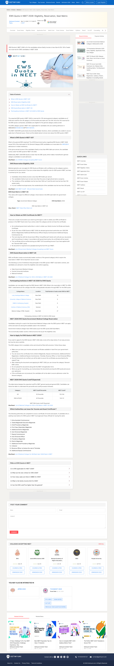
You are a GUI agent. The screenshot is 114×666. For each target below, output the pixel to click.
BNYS (28, 128)
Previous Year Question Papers (55, 607)
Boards (58, 2)
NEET (23, 23)
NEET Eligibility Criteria (83, 167)
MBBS (64, 144)
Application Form (41, 30)
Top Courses (41, 2)
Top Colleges (32, 2)
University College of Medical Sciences (20, 299)
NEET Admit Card (82, 174)
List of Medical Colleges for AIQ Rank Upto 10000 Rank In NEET (33, 454)
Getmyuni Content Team (16, 647)
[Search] (82, 2)
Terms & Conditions (36, 663)
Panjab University (96, 558)
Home (8, 9)
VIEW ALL (101, 544)
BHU (17, 558)
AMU (76, 558)
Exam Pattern (69, 30)
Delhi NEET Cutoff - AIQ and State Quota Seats (29, 189)
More (77, 2)
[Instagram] (61, 657)
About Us (9, 663)
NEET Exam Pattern (82, 181)
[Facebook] (55, 657)
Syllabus (78, 30)
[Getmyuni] (12, 2)
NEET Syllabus (81, 185)
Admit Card (51, 30)
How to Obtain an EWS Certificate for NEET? (24, 105)
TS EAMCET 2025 (56, 589)
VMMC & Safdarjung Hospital (20, 303)
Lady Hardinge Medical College (20, 295)
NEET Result (80, 188)
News (73, 2)
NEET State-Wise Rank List (24, 208)
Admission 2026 (66, 2)
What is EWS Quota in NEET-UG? (20, 99)
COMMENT (14, 532)
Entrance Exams (50, 2)
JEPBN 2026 (22, 589)
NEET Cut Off (80, 191)
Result (84, 30)
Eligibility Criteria (30, 30)
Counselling (97, 30)
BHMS (17, 128)
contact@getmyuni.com (99, 657)
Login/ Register (101, 2)
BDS (67, 144)
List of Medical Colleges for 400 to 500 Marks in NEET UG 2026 (33, 277)
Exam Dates (20, 30)
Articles (13, 9)
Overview (12, 30)
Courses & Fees (17, 568)
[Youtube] (67, 657)
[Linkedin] (64, 657)
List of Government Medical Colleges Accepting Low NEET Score (34, 249)
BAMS (32, 128)
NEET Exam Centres (82, 178)
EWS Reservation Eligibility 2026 (20, 102)
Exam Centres (60, 30)
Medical (19, 9)
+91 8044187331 (83, 657)
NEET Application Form (83, 171)
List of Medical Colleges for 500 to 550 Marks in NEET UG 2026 (34, 405)
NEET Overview (81, 161)
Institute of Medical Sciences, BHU (20, 307)
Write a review (90, 2)
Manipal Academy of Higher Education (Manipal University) (57, 560)
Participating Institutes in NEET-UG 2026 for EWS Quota (27, 111)
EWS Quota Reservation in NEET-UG (21, 108)
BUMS (21, 128)
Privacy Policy (26, 663)
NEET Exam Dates (82, 164)
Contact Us (17, 663)
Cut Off (90, 30)
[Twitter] (58, 657)
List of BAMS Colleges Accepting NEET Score (28, 160)
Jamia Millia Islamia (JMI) (37, 558)
